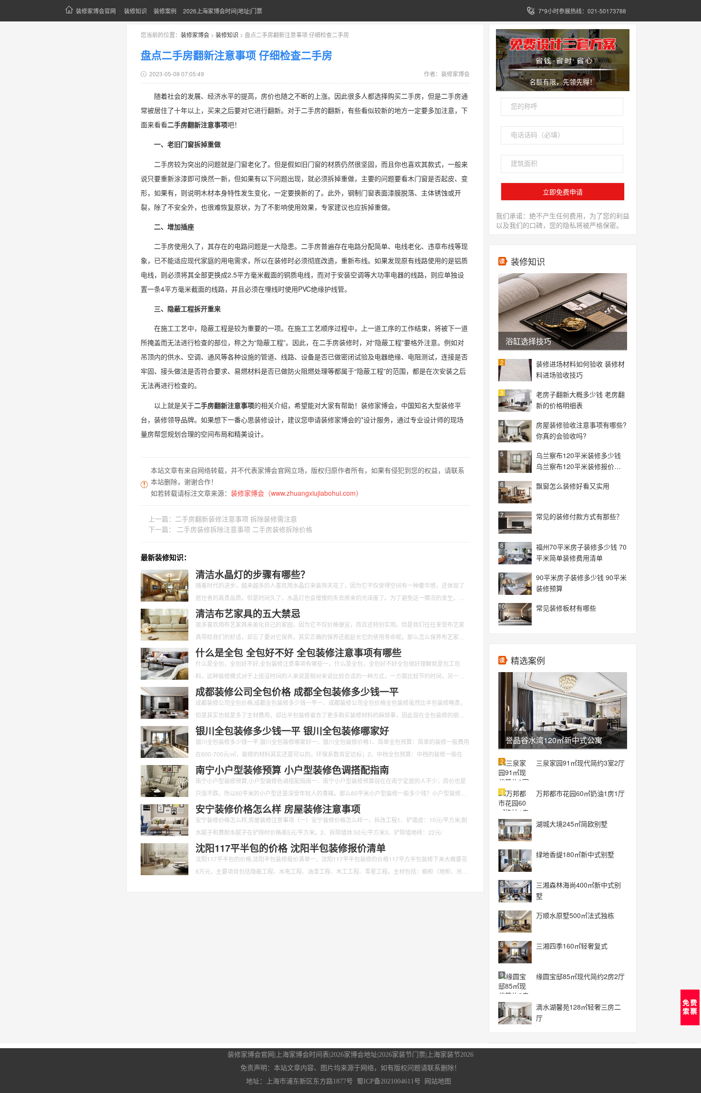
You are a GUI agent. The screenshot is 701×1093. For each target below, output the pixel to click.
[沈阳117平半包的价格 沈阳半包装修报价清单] (164, 858)
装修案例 (165, 11)
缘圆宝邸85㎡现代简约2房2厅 (580, 976)
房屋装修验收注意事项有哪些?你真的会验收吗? (581, 430)
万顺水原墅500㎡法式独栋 (575, 915)
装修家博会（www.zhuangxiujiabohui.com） (296, 493)
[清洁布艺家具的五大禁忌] (164, 623)
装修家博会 (195, 35)
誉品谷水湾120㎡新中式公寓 (553, 740)
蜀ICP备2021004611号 (389, 1081)
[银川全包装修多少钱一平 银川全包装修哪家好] (164, 741)
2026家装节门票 (402, 1054)
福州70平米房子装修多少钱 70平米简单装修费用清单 (581, 552)
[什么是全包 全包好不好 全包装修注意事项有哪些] (164, 662)
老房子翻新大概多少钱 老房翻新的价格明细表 (580, 399)
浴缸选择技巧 (528, 341)
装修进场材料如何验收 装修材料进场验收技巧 (580, 369)
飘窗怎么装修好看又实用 (572, 485)
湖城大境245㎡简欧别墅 (572, 823)
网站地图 (437, 1081)
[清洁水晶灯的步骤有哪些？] (164, 584)
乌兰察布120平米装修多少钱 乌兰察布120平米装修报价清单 (578, 461)
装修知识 (135, 11)
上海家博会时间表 (302, 1054)
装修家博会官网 (96, 11)
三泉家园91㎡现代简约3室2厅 (580, 762)
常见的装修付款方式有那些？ (579, 516)
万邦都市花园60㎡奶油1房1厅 (580, 793)
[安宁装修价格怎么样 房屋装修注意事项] (164, 819)
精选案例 (528, 660)
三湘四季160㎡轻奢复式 (572, 945)
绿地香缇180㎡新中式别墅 (575, 854)
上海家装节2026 (450, 1054)
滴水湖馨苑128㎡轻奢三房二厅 (578, 1012)
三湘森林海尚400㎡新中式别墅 (578, 890)
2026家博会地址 (353, 1054)
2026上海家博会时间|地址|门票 (222, 11)
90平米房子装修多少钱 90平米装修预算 (581, 582)
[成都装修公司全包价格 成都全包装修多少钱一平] (164, 701)
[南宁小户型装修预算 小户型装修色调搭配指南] (164, 780)
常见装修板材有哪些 (566, 608)
